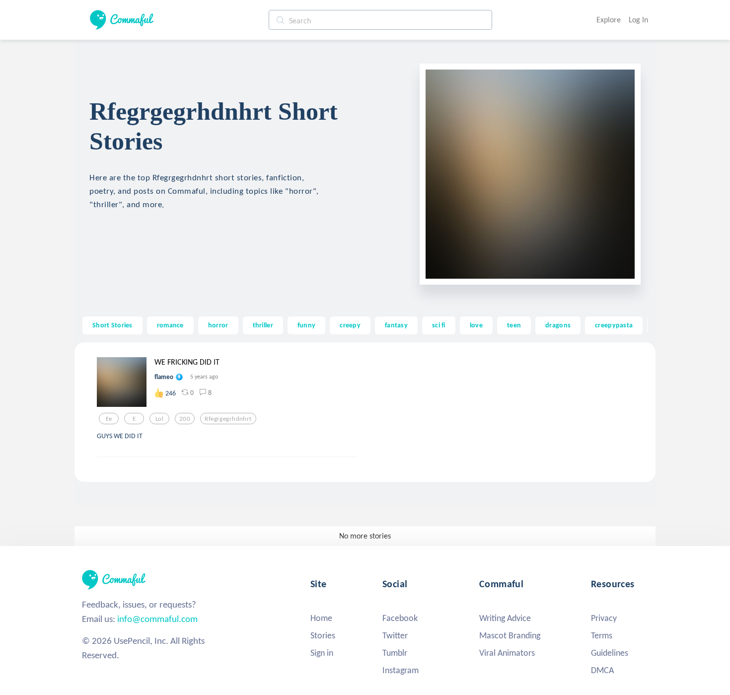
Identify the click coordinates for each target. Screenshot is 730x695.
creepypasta (614, 324)
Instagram (400, 670)
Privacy (604, 618)
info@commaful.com (157, 618)
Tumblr (394, 652)
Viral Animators (507, 652)
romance (170, 324)
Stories (322, 635)
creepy (350, 324)
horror (218, 324)
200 (184, 418)
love (476, 324)
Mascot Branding (509, 635)
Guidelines (609, 652)
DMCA (602, 670)
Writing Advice (505, 618)
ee (109, 418)
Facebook (400, 618)
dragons (558, 324)
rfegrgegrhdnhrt (228, 418)
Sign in (321, 652)
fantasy (396, 324)
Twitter (395, 635)
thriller (263, 324)
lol (159, 418)
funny (306, 324)
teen (514, 324)
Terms (601, 635)
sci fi (438, 324)
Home (321, 618)
